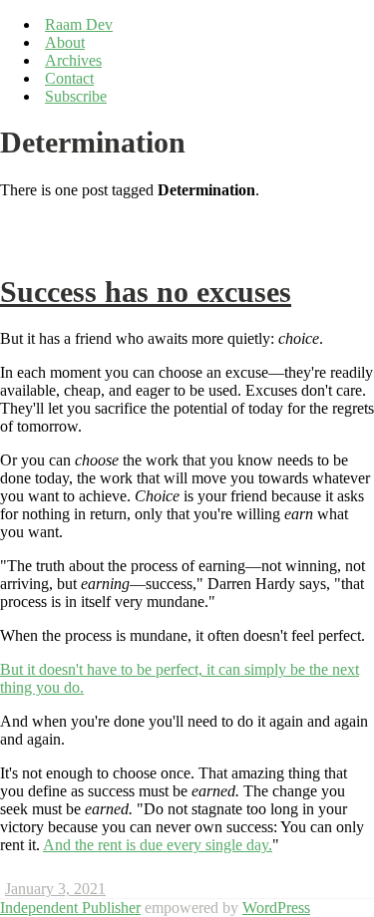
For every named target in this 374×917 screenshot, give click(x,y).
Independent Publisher (70, 907)
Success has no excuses (145, 292)
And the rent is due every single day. (157, 844)
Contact (69, 78)
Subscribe (76, 96)
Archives (73, 60)
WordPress (276, 907)
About (65, 42)
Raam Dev (79, 24)
